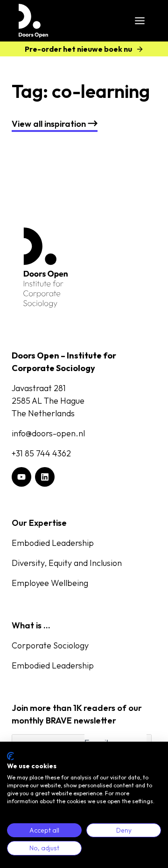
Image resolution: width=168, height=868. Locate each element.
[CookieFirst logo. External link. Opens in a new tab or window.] (10, 756)
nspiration (49, 123)
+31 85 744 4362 (41, 453)
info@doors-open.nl (48, 433)
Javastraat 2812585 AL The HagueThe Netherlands (48, 401)
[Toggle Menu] (139, 20)
